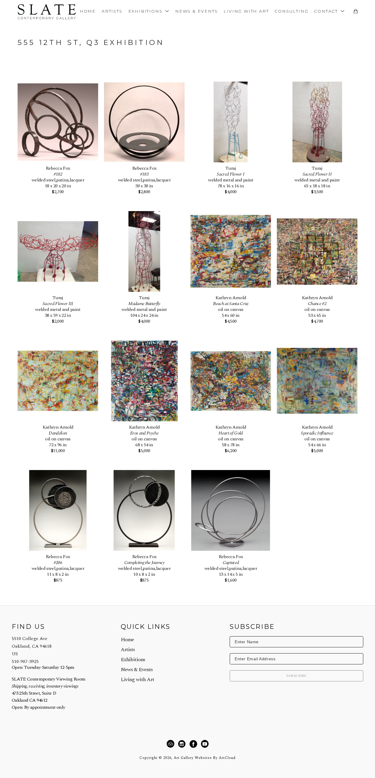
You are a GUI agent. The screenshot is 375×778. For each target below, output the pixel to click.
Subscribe (296, 676)
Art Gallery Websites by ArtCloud (205, 758)
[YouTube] (204, 744)
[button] (148, 11)
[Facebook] (194, 744)
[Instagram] (182, 744)
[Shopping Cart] (355, 11)
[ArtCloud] (171, 744)
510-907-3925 (25, 661)
